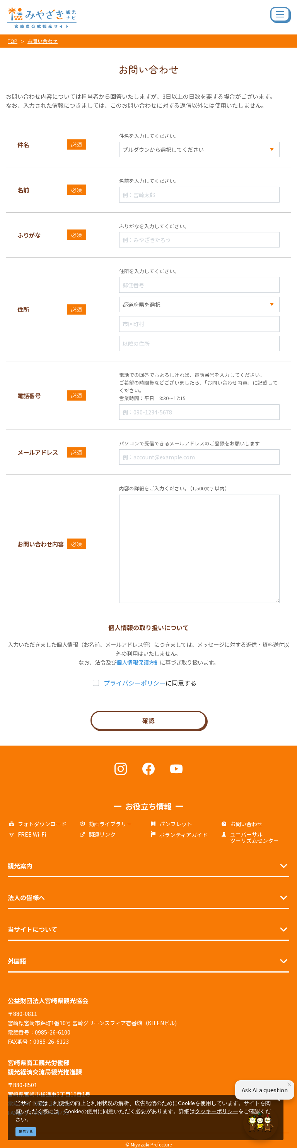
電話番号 (29, 395)
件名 (23, 144)
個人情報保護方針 (138, 662)
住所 (23, 309)
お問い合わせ (42, 41)
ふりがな (29, 234)
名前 (23, 190)
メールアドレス (37, 452)
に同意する (150, 682)
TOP (12, 41)
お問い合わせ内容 (40, 544)
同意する (26, 1131)
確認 (148, 720)
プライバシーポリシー (135, 682)
